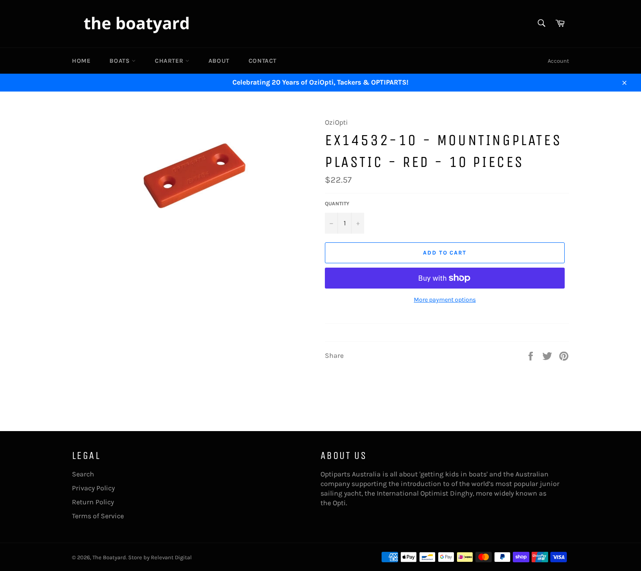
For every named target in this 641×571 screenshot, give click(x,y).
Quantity (337, 204)
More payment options (445, 299)
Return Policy (93, 502)
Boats (120, 61)
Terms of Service (98, 516)
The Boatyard (109, 557)
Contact (262, 61)
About (218, 61)
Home (81, 61)
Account (558, 61)
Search (83, 474)
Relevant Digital (171, 557)
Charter (170, 61)
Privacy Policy (93, 488)
